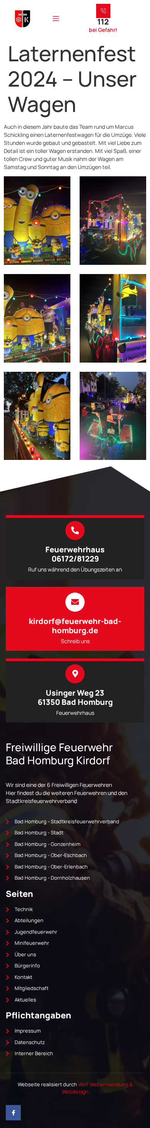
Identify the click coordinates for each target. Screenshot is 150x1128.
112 (103, 21)
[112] (103, 11)
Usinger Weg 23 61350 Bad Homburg (75, 697)
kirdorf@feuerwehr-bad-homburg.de (75, 625)
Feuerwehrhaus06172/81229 (75, 554)
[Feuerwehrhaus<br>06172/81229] (75, 530)
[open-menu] (56, 19)
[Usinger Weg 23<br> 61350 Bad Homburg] (75, 673)
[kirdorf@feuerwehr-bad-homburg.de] (75, 602)
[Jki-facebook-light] (13, 1112)
